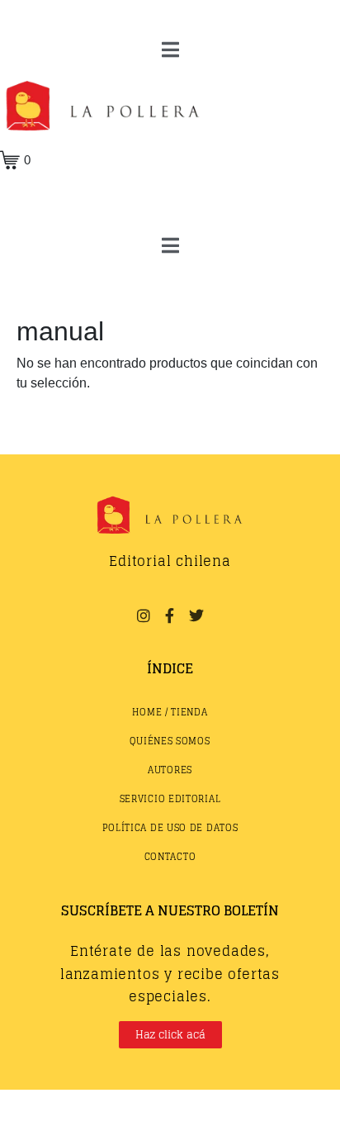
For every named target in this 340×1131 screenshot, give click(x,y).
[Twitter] (196, 615)
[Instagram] (143, 615)
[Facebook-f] (170, 615)
